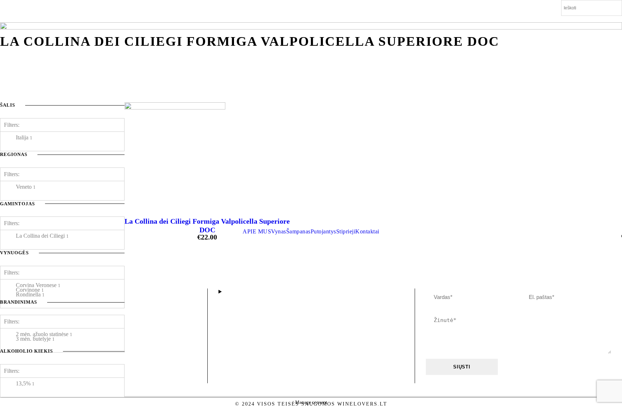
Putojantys (323, 231)
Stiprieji (346, 231)
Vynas (278, 231)
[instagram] (602, 19)
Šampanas (298, 231)
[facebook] (576, 19)
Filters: (11, 272)
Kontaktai (367, 231)
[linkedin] (589, 19)
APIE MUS (257, 231)
